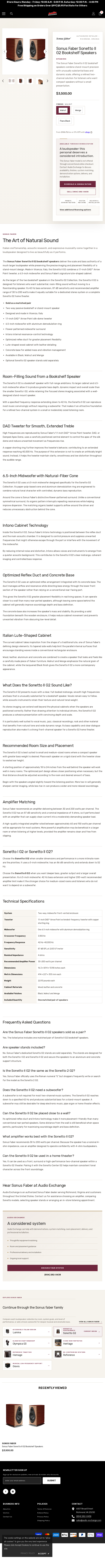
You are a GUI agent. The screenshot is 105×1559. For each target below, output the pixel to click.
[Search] (11, 13)
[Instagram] (12, 1491)
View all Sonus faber (90, 1322)
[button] (4, 51)
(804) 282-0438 (52, 1275)
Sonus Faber (9, 1443)
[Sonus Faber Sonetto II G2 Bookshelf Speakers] (24, 1417)
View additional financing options (75, 210)
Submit (51, 1480)
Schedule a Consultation (77, 184)
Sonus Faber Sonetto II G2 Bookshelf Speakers (22, 1446)
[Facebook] (5, 1491)
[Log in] (93, 13)
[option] (25, 51)
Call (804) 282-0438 (78, 192)
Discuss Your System (52, 1268)
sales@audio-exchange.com (88, 1520)
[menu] (3, 13)
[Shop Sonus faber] (63, 38)
